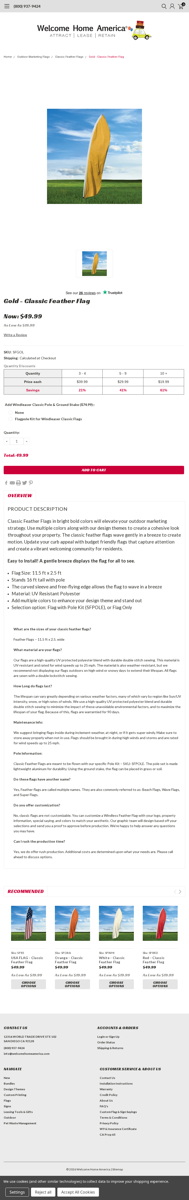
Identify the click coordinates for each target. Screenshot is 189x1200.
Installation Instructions (116, 1083)
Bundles (9, 1083)
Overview (20, 495)
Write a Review (15, 335)
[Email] (12, 482)
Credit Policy (108, 1095)
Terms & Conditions (113, 1117)
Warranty (106, 1089)
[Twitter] (24, 482)
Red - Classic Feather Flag (153, 960)
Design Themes (14, 1089)
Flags (7, 1100)
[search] (163, 6)
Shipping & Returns (110, 1048)
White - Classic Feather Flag (112, 960)
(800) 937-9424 (27, 6)
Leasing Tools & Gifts (18, 1112)
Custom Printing (15, 1095)
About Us (106, 1100)
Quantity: (12, 432)
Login (101, 1036)
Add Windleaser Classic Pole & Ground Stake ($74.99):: (50, 404)
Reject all (43, 1192)
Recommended (26, 891)
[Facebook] (6, 482)
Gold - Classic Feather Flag (106, 56)
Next (180, 892)
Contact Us (107, 1078)
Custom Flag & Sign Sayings (118, 1112)
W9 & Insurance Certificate (118, 1129)
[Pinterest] (30, 482)
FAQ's (104, 1106)
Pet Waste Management (20, 1123)
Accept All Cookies (78, 1192)
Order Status (106, 1042)
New (7, 1078)
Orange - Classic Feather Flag (69, 960)
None (19, 412)
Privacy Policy (109, 1123)
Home (8, 56)
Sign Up (114, 1036)
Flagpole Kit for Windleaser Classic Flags (48, 419)
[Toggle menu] (7, 8)
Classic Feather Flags (69, 56)
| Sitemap (117, 1169)
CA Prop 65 (107, 1134)
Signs (7, 1106)
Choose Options (28, 984)
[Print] (18, 482)
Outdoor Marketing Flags (33, 56)
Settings (17, 1192)
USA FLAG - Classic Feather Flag (27, 960)
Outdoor (10, 1117)
